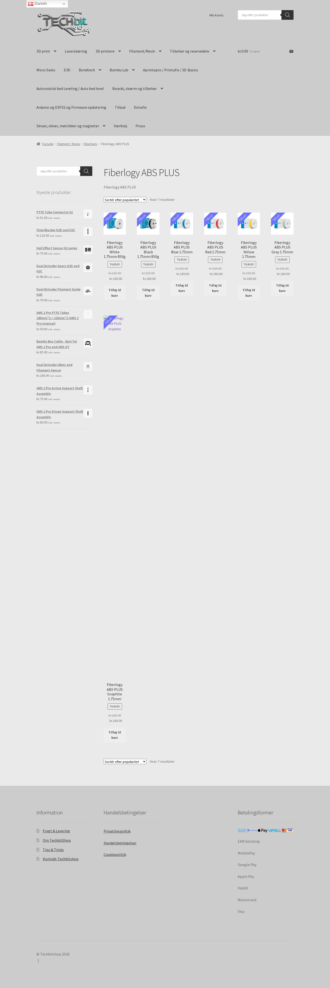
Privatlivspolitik (117, 831)
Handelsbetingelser (120, 842)
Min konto (216, 15)
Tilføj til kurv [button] (114, 293)
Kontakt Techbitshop (61, 858)
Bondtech (87, 69)
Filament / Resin (68, 144)
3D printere (105, 51)
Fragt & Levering (56, 830)
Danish (40, 3)
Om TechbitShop (57, 840)
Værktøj (120, 125)
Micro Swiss (45, 69)
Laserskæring (76, 51)
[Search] (287, 15)
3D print (43, 51)
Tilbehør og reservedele (189, 51)
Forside (47, 144)
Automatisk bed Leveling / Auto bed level (70, 88)
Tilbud (120, 107)
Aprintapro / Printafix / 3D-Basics (170, 69)
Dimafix (140, 107)
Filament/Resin (142, 51)
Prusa (140, 125)
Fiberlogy (90, 144)
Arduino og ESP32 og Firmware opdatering (71, 107)
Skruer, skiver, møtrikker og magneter (67, 125)
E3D (67, 69)
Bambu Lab (119, 69)
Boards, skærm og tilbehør (134, 88)
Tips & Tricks (53, 849)
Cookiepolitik (115, 854)
